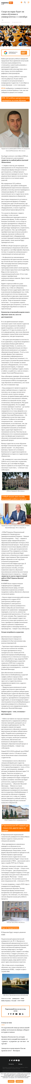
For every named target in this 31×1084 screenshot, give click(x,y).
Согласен (11, 1081)
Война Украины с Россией (8, 1000)
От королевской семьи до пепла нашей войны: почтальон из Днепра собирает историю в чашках (15, 1030)
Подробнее (19, 1081)
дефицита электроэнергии (10, 73)
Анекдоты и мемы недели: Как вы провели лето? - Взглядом (13, 1049)
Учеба (22, 998)
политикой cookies (22, 1077)
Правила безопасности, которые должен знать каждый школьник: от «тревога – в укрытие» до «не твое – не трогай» (15, 1040)
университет (16, 998)
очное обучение (6, 85)
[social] (8, 1014)
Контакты (11, 1064)
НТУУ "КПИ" (20, 1000)
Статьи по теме (6, 1023)
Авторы (20, 1064)
